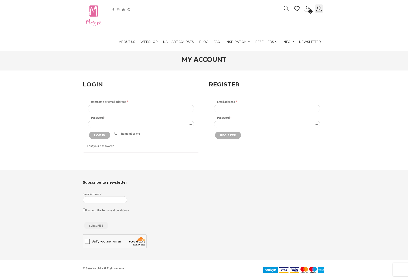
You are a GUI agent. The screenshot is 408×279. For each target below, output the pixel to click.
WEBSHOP (149, 42)
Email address (227, 102)
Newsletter (310, 42)
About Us (127, 42)
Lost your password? (100, 146)
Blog (203, 42)
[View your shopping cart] (307, 8)
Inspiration (236, 42)
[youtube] (124, 9)
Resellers (264, 42)
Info (286, 42)
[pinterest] (129, 9)
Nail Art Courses (178, 42)
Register (228, 135)
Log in (99, 135)
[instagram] (119, 9)
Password (98, 118)
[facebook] (113, 9)
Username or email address (109, 102)
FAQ (217, 42)
